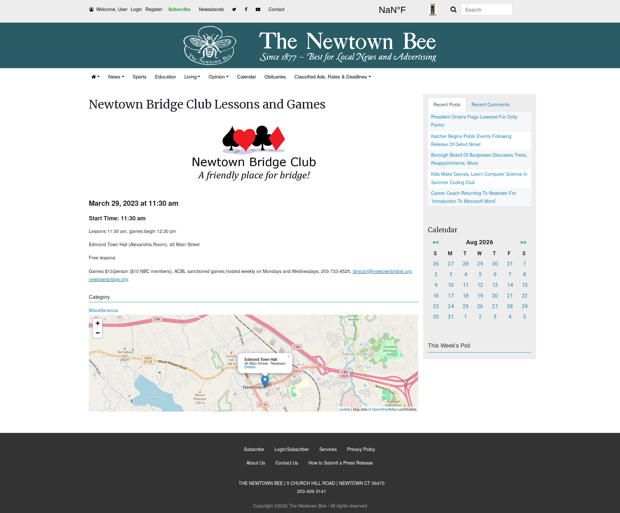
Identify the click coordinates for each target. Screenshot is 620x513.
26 (436, 264)
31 (510, 264)
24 (451, 306)
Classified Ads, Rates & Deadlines (330, 76)
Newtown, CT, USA (392, 10)
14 (510, 285)
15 (525, 285)
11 (466, 285)
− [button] (98, 333)
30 (495, 264)
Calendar (246, 76)
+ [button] (98, 323)
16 (436, 296)
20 (495, 296)
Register (153, 9)
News (114, 76)
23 (436, 306)
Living (190, 76)
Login (136, 9)
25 (466, 306)
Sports (140, 76)
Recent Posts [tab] (446, 104)
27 (451, 264)
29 (480, 264)
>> (523, 242)
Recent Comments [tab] (490, 104)
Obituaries (275, 76)
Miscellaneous (103, 310)
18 (466, 296)
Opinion (217, 76)
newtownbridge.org (108, 279)
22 (525, 296)
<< (435, 242)
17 (451, 296)
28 (466, 264)
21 (510, 296)
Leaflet (344, 409)
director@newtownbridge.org (382, 271)
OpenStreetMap (384, 409)
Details (250, 366)
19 (480, 296)
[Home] (95, 76)
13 (495, 285)
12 (480, 285)
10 (451, 285)
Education (165, 76)
